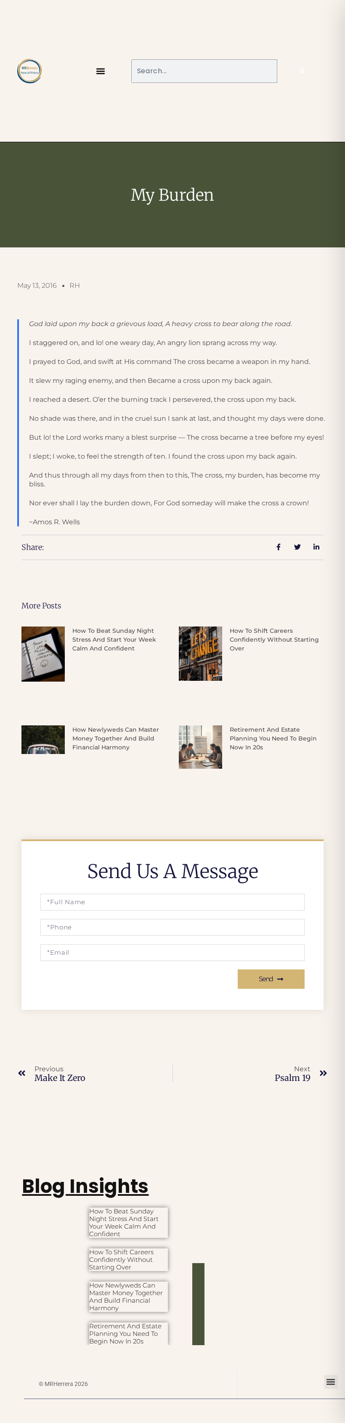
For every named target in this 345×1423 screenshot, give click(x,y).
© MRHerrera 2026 (63, 1384)
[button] (101, 71)
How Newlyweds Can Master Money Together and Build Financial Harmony (115, 738)
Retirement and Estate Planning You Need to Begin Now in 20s (273, 738)
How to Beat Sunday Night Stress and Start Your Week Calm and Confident (114, 639)
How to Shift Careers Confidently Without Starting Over (274, 639)
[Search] (302, 71)
